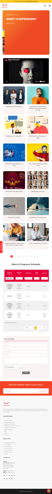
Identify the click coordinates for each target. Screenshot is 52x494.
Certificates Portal (8, 446)
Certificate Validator (8, 448)
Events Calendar (7, 444)
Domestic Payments (8, 452)
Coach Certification (8, 420)
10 (37, 256)
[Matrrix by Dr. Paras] (4, 6)
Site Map (6, 453)
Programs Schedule (8, 429)
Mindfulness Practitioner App (10, 427)
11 (38, 327)
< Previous (27, 327)
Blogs (5, 431)
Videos (5, 433)
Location (44, 273)
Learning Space (10, 14)
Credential (28, 273)
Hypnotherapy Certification (9, 424)
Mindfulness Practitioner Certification (12, 425)
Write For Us (6, 435)
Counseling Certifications (9, 422)
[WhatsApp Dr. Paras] (49, 490)
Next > (44, 327)
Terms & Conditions (8, 450)
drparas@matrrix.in (10, 472)
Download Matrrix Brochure (31, 1)
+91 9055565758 (10, 471)
